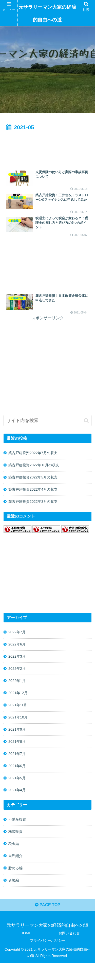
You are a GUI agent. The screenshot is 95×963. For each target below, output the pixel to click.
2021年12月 (18, 693)
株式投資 (15, 831)
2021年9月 (17, 729)
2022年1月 (17, 681)
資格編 (13, 880)
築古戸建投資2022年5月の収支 (33, 477)
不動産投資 (17, 819)
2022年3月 (17, 656)
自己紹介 (15, 856)
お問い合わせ (69, 933)
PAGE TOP (49, 905)
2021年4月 (17, 790)
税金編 (13, 844)
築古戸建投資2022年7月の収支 (33, 453)
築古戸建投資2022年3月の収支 (33, 501)
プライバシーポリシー (47, 940)
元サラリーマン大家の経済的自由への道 (47, 13)
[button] (86, 420)
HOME (26, 933)
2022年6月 (17, 644)
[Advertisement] (47, 147)
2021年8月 (17, 741)
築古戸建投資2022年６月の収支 (33, 465)
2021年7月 (17, 754)
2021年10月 (18, 717)
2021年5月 (17, 778)
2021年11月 (17, 705)
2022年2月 (17, 668)
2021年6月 (17, 766)
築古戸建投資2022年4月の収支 (33, 489)
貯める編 (15, 868)
